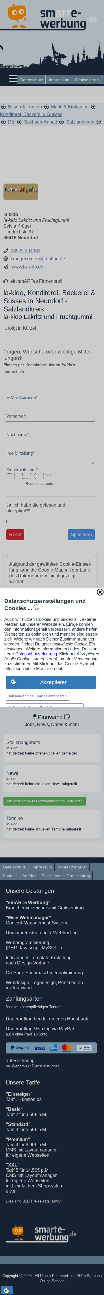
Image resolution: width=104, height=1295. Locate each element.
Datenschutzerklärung (36, 653)
